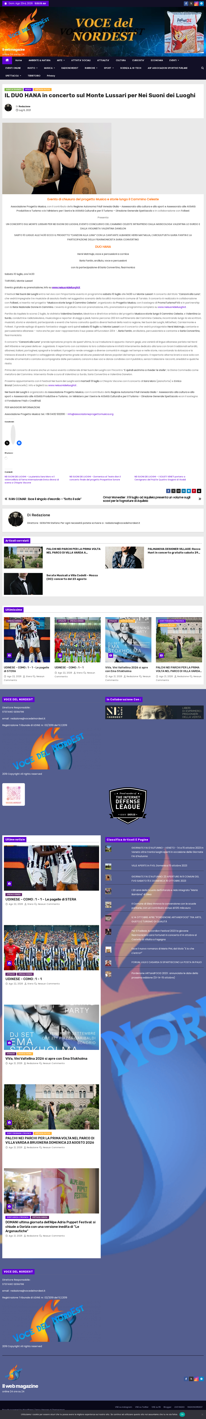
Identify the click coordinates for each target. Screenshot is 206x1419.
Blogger (167, 1407)
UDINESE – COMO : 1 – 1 (69, 667)
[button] (202, 68)
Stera (29, 676)
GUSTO (31, 68)
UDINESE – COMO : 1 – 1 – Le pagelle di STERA (40, 899)
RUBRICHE (90, 68)
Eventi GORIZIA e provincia (18, 1217)
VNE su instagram (123, 1407)
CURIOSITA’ (138, 60)
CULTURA (121, 60)
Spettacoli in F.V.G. (42, 89)
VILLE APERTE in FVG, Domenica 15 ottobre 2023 (159, 865)
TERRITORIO (34, 75)
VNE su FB (156, 1407)
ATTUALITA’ (103, 60)
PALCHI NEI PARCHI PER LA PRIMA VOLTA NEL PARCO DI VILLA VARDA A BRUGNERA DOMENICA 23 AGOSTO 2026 (73, 552)
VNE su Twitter (142, 1407)
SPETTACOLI (12, 75)
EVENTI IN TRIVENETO (13, 89)
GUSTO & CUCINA (127, 621)
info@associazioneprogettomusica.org (90, 414)
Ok (182, 1414)
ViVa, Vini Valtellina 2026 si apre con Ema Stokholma (126, 669)
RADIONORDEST (70, 68)
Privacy (51, 75)
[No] (202, 1414)
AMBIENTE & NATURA (40, 60)
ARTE (60, 60)
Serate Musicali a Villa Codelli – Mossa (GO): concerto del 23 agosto (72, 577)
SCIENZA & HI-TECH (130, 68)
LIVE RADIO (179, 1407)
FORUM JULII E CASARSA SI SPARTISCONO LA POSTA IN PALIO (167, 962)
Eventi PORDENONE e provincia (172, 621)
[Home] (7, 60)
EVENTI (173, 60)
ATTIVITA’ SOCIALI (81, 60)
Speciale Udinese (14, 621)
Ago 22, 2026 (14, 676)
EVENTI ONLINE (13, 68)
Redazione (24, 106)
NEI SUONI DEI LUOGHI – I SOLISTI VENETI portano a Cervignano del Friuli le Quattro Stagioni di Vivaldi (160, 478)
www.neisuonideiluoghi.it (66, 287)
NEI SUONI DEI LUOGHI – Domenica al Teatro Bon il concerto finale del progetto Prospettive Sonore (95, 478)
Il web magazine (13, 49)
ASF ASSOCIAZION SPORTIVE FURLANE (167, 68)
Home (18, 60)
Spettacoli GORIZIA (40, 1217)
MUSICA (48, 68)
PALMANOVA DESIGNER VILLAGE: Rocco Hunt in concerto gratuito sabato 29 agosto (174, 552)
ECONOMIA (157, 60)
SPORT (108, 68)
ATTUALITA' (62, 621)
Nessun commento (49, 904)
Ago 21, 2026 (116, 676)
